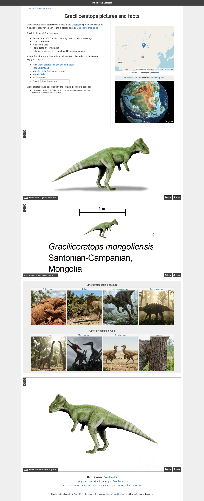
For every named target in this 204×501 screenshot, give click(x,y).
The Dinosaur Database (102, 3)
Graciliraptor (110, 477)
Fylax (84, 289)
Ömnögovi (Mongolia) (87, 28)
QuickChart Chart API (116, 494)
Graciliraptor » (158, 77)
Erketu (48, 335)
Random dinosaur (41, 68)
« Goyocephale (130, 77)
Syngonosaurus (156, 289)
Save (177, 197)
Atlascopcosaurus (120, 289)
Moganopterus (84, 335)
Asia (49, 8)
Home (30, 8)
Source (26, 198)
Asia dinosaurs (112, 485)
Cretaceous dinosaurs (90, 485)
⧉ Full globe (168, 121)
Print (169, 197)
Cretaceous (40, 8)
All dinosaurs (39, 77)
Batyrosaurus (49, 289)
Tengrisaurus (156, 335)
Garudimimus (120, 335)
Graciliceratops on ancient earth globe (56, 64)
